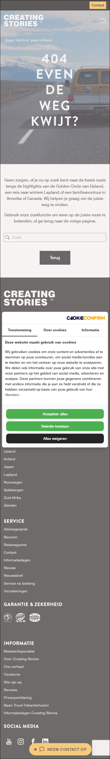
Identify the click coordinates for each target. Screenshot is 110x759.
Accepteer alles (55, 414)
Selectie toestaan (55, 426)
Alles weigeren (55, 438)
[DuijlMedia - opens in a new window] (86, 318)
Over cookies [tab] (55, 330)
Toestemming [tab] (19, 330)
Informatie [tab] (90, 330)
